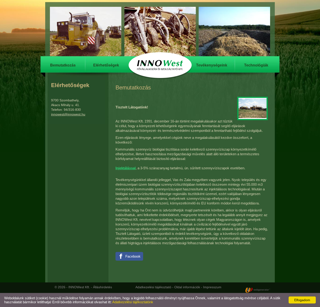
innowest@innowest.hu (68, 114)
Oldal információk (187, 287)
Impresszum (212, 287)
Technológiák (256, 65)
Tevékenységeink (211, 65)
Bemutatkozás (63, 65)
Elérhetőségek (106, 65)
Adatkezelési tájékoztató (153, 287)
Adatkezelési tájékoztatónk (132, 302)
